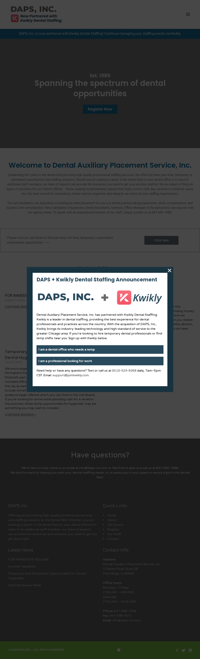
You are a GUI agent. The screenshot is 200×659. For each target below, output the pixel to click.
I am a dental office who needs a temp (66, 349)
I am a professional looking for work (65, 361)
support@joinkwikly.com (71, 375)
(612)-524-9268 (124, 371)
